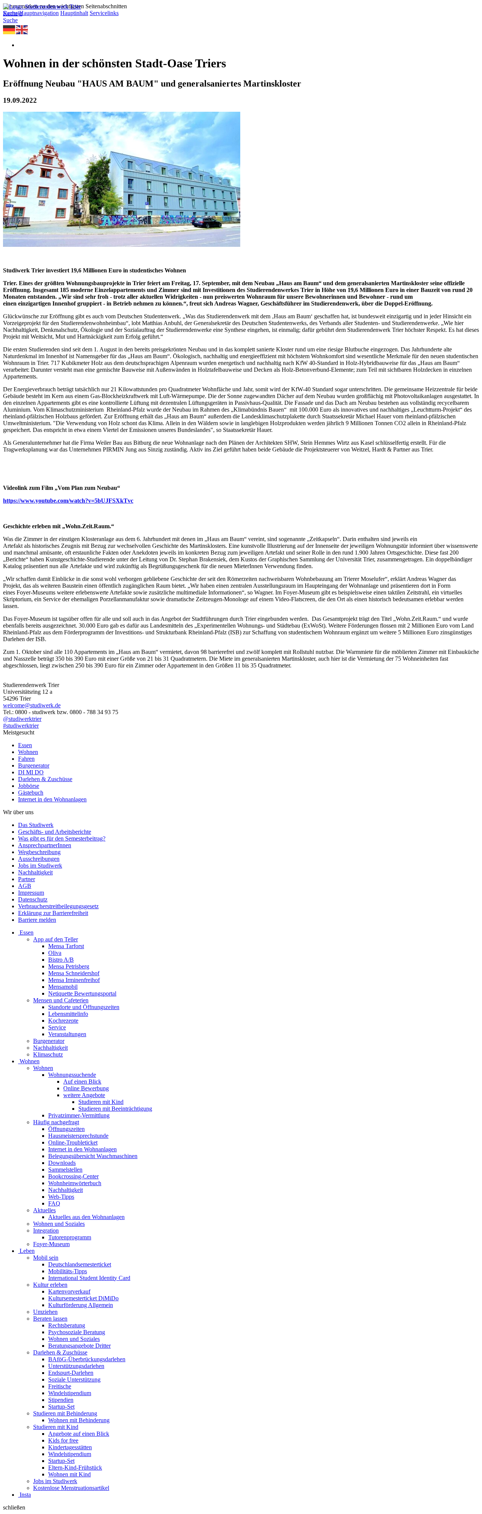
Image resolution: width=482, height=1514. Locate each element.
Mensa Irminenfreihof (74, 980)
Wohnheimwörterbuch (74, 1183)
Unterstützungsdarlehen (76, 1366)
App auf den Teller (55, 939)
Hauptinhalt (74, 13)
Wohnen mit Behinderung (79, 1420)
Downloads (62, 1163)
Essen (25, 745)
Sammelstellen (65, 1169)
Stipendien (60, 1400)
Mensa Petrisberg (68, 966)
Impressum (31, 892)
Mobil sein (45, 1257)
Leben (27, 1251)
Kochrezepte (63, 1020)
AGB (24, 886)
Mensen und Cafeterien (60, 1000)
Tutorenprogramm (69, 1237)
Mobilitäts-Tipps (67, 1271)
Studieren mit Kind (101, 1102)
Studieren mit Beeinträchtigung (115, 1108)
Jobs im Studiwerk (40, 865)
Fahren (26, 758)
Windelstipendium (69, 1393)
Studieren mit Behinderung (65, 1413)
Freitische (59, 1386)
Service (57, 1027)
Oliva (54, 953)
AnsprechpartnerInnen (44, 845)
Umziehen (45, 1312)
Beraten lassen (50, 1318)
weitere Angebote (84, 1095)
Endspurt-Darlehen (70, 1373)
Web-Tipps (61, 1196)
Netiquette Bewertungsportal (82, 993)
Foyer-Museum (51, 1244)
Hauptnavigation (39, 13)
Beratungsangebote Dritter (79, 1345)
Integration (46, 1230)
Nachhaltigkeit (35, 872)
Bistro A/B (61, 959)
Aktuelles (44, 1210)
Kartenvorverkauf (69, 1291)
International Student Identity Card (89, 1278)
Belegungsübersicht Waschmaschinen (92, 1156)
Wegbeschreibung (39, 852)
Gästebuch (30, 792)
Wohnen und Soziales (59, 1224)
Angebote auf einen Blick (78, 1433)
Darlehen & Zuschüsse (45, 779)
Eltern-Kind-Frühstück (75, 1467)
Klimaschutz (48, 1054)
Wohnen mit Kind (69, 1474)
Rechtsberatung (66, 1325)
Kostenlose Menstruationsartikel (71, 1488)
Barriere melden (37, 920)
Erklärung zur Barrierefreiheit (53, 913)
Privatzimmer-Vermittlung (79, 1115)
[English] (22, 29)
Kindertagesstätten (70, 1447)
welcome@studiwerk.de (32, 705)
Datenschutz (32, 899)
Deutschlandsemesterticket (79, 1264)
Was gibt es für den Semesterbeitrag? (61, 838)
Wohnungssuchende (72, 1075)
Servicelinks (104, 13)
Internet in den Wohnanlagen (52, 799)
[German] (9, 29)
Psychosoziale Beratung (76, 1332)
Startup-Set (61, 1406)
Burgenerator (33, 765)
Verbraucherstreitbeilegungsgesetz (58, 906)
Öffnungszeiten (66, 1129)
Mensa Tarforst (66, 946)
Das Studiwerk (35, 825)
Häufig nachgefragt (56, 1122)
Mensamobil (63, 986)
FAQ (54, 1203)
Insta (25, 1494)
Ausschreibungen (38, 859)
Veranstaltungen (67, 1034)
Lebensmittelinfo (68, 1014)
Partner (26, 879)
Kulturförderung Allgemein (80, 1305)
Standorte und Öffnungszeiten (83, 1007)
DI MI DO (31, 772)
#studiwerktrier (21, 725)
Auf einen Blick (82, 1081)
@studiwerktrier (22, 719)
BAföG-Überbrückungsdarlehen (86, 1359)
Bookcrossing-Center (73, 1176)
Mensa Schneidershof (73, 973)
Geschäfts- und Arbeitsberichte (54, 831)
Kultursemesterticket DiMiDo (83, 1298)
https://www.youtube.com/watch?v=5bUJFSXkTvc (68, 500)
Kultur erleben (50, 1284)
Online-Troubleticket (73, 1142)
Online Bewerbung (86, 1088)
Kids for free (63, 1440)
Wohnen (28, 752)
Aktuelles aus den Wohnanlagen (86, 1217)
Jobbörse (28, 786)
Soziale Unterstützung (74, 1379)
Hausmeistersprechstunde (78, 1135)
